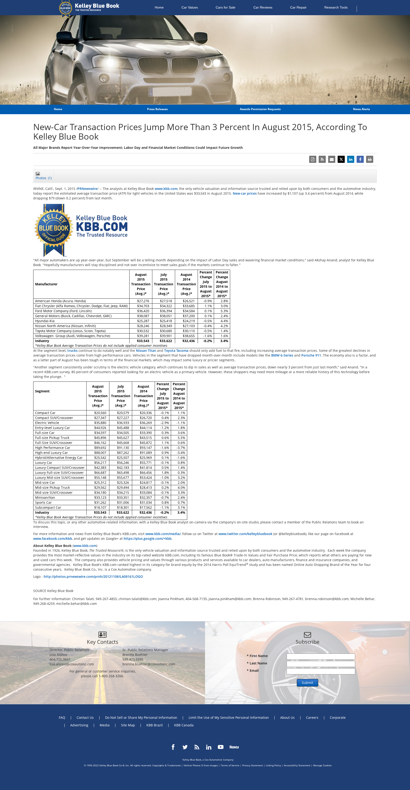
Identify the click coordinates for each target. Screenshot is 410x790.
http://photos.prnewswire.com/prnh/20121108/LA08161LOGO (93, 576)
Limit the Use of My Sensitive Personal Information (229, 717)
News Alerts (361, 109)
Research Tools (336, 7)
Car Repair (298, 7)
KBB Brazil (154, 725)
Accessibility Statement (297, 765)
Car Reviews (262, 7)
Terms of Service (230, 765)
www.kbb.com (166, 188)
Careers (312, 717)
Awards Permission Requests (260, 109)
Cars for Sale (225, 7)
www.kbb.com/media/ (163, 533)
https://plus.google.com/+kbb (148, 538)
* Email (253, 670)
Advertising (79, 725)
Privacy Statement (252, 765)
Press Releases (157, 109)
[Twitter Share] (341, 159)
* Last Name (257, 663)
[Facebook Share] (360, 159)
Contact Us (85, 717)
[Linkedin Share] (350, 159)
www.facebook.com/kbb (52, 538)
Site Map (128, 725)
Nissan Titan (146, 350)
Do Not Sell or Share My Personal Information (141, 717)
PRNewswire (87, 188)
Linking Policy (273, 765)
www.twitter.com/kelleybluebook (245, 533)
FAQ (62, 717)
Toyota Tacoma (176, 350)
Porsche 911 (311, 355)
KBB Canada (184, 725)
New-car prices (245, 193)
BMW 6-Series (282, 355)
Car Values (190, 7)
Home (159, 7)
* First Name (257, 656)
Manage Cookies (322, 765)
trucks (72, 350)
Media (105, 725)
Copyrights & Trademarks (166, 765)
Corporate (338, 717)
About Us (287, 717)
